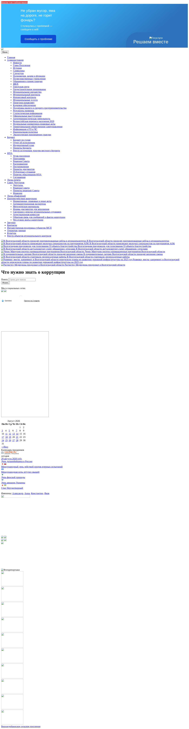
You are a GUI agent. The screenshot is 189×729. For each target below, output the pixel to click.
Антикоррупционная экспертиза (29, 204)
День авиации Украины (13, 482)
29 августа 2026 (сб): (11, 458)
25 (6, 440)
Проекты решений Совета (26, 190)
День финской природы (13, 477)
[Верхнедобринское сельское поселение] (2, 49)
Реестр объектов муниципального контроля (29, 236)
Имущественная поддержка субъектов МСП (29, 228)
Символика (19, 70)
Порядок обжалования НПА (27, 174)
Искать (5, 283)
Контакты (12, 225)
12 (10, 434)
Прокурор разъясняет (23, 102)
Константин (37, 493)
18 (6, 437)
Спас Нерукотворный (12, 488)
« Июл (5, 447)
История (17, 68)
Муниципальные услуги (25, 100)
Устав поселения (21, 156)
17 (3, 437)
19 (10, 437)
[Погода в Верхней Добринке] (21, 298)
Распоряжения (20, 164)
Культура (11, 233)
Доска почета (14, 180)
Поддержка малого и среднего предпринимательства (39, 108)
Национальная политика (25, 132)
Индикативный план (23, 145)
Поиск (4, 279)
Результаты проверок (23, 110)
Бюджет (11, 137)
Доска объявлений (16, 196)
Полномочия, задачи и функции (29, 76)
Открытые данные (16, 230)
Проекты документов (24, 169)
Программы (19, 158)
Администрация (15, 60)
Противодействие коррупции (22, 198)
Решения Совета (21, 161)
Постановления (21, 166)
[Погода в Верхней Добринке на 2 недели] (32, 301)
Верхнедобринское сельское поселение (20, 726)
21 (17, 437)
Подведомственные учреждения (29, 78)
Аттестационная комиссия (26, 214)
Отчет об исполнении (24, 142)
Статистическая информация (27, 113)
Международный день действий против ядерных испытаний (32, 466)
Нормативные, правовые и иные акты (32, 201)
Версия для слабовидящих (14, 2)
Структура (18, 73)
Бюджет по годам (21, 140)
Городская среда (21, 86)
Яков (46, 493)
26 (10, 440)
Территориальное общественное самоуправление (37, 126)
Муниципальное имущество (27, 92)
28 (17, 440)
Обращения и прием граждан (28, 81)
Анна (27, 493)
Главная (11, 57)
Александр (17, 493)
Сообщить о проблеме (38, 39)
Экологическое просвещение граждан (32, 134)
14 (17, 434)
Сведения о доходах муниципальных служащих (37, 212)
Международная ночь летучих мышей (20, 472)
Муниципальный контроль (26, 94)
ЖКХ (15, 84)
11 (6, 434)
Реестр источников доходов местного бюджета (36, 150)
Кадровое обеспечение (24, 105)
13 (13, 434)
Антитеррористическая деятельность (31, 118)
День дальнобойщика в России (16, 461)
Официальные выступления (27, 116)
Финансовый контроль (24, 97)
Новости (17, 62)
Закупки (11, 222)
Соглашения (19, 177)
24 (3, 440)
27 (13, 440)
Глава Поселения (21, 65)
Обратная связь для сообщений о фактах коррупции (39, 217)
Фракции (17, 193)
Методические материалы (26, 206)
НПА (9, 153)
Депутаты (18, 185)
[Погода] (6, 300)
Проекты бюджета (22, 148)
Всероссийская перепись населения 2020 (33, 121)
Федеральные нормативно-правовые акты (34, 124)
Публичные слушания (24, 172)
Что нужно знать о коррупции (28, 220)
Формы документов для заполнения (31, 209)
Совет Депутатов (15, 182)
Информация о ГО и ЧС (25, 129)
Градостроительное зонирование (29, 89)
